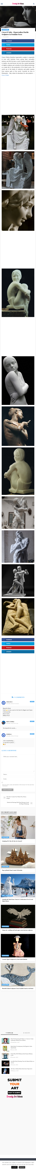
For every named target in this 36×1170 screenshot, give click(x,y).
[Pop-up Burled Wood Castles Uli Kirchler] (18, 856)
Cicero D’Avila (5, 75)
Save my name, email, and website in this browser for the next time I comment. (18, 785)
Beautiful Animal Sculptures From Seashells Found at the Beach (17, 988)
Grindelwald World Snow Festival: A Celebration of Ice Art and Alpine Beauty (17, 900)
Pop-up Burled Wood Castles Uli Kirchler (12, 870)
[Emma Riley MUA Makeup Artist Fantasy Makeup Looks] (5, 1056)
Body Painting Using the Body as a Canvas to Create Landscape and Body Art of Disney (22, 1039)
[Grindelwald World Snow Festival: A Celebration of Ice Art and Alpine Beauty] (18, 885)
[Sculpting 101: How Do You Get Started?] (18, 827)
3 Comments (6, 36)
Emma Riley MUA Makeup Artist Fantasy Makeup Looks (21, 1054)
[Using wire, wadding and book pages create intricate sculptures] (18, 916)
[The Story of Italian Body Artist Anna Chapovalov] (5, 1071)
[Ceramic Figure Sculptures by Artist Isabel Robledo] (18, 945)
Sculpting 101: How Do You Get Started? (12, 841)
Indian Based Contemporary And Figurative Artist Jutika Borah (21, 1047)
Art (3, 895)
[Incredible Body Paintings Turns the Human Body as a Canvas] (5, 1063)
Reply (32, 701)
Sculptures (5, 29)
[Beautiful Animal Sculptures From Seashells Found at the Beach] (18, 974)
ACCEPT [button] (14, 1167)
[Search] (33, 4)
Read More (22, 1167)
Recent (27, 1033)
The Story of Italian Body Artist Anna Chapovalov (21, 1068)
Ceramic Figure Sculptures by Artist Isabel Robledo (14, 959)
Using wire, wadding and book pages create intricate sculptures (17, 930)
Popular (10, 1033)
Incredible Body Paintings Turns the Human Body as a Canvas (22, 1062)
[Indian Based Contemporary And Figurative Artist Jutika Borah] (5, 1048)
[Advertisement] (18, 96)
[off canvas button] (2, 4)
